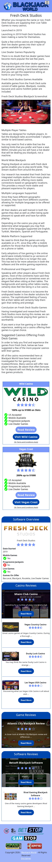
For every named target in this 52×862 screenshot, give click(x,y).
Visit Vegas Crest (26, 502)
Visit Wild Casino (26, 437)
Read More (26, 613)
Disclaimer (26, 858)
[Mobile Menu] (47, 2)
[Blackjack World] (26, 6)
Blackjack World (28, 852)
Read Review (26, 429)
